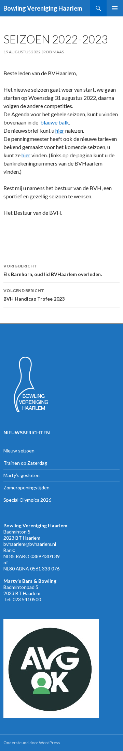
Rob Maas (53, 51)
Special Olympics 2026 (27, 500)
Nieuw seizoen (19, 450)
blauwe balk (54, 122)
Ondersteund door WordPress (31, 742)
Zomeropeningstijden (26, 487)
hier (59, 130)
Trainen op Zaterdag (25, 463)
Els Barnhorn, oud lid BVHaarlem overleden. (52, 270)
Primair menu (115, 8)
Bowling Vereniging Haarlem (42, 8)
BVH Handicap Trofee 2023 (34, 295)
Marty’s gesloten (21, 475)
